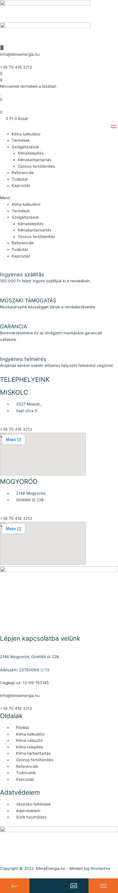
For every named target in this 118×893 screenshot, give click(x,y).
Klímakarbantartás (34, 159)
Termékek (21, 140)
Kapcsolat (21, 185)
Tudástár (20, 179)
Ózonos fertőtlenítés (36, 166)
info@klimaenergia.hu (20, 54)
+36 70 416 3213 (16, 67)
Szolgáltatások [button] (25, 147)
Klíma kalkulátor (26, 134)
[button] (59, 198)
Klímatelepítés (31, 153)
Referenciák (23, 172)
